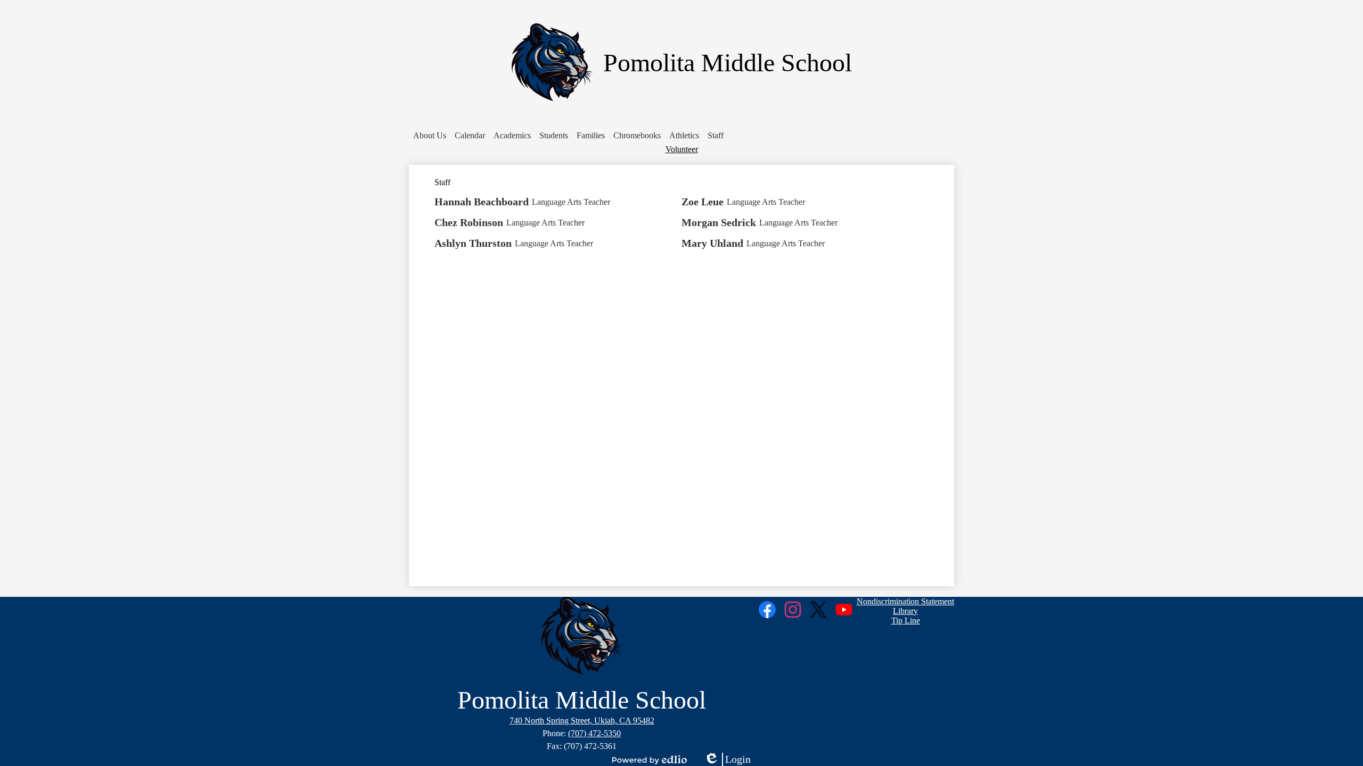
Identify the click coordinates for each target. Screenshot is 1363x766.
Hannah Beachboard (481, 201)
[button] (429, 136)
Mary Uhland (712, 243)
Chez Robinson (468, 222)
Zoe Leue (703, 201)
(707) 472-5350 (594, 733)
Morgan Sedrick (719, 222)
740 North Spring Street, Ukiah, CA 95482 (582, 720)
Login (727, 759)
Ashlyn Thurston (473, 243)
